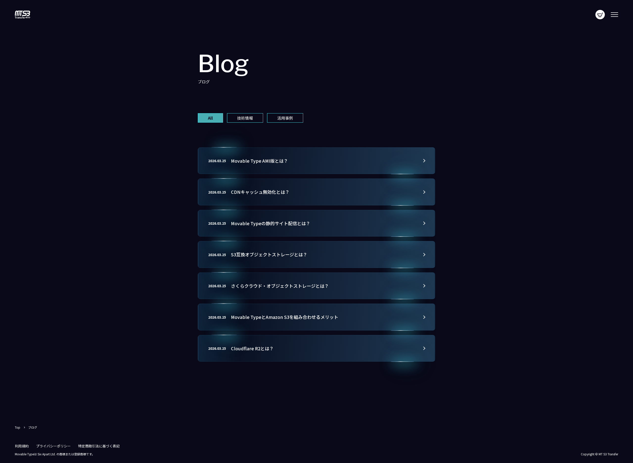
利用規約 (22, 445)
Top (17, 427)
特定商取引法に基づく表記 (99, 445)
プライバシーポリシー (53, 445)
